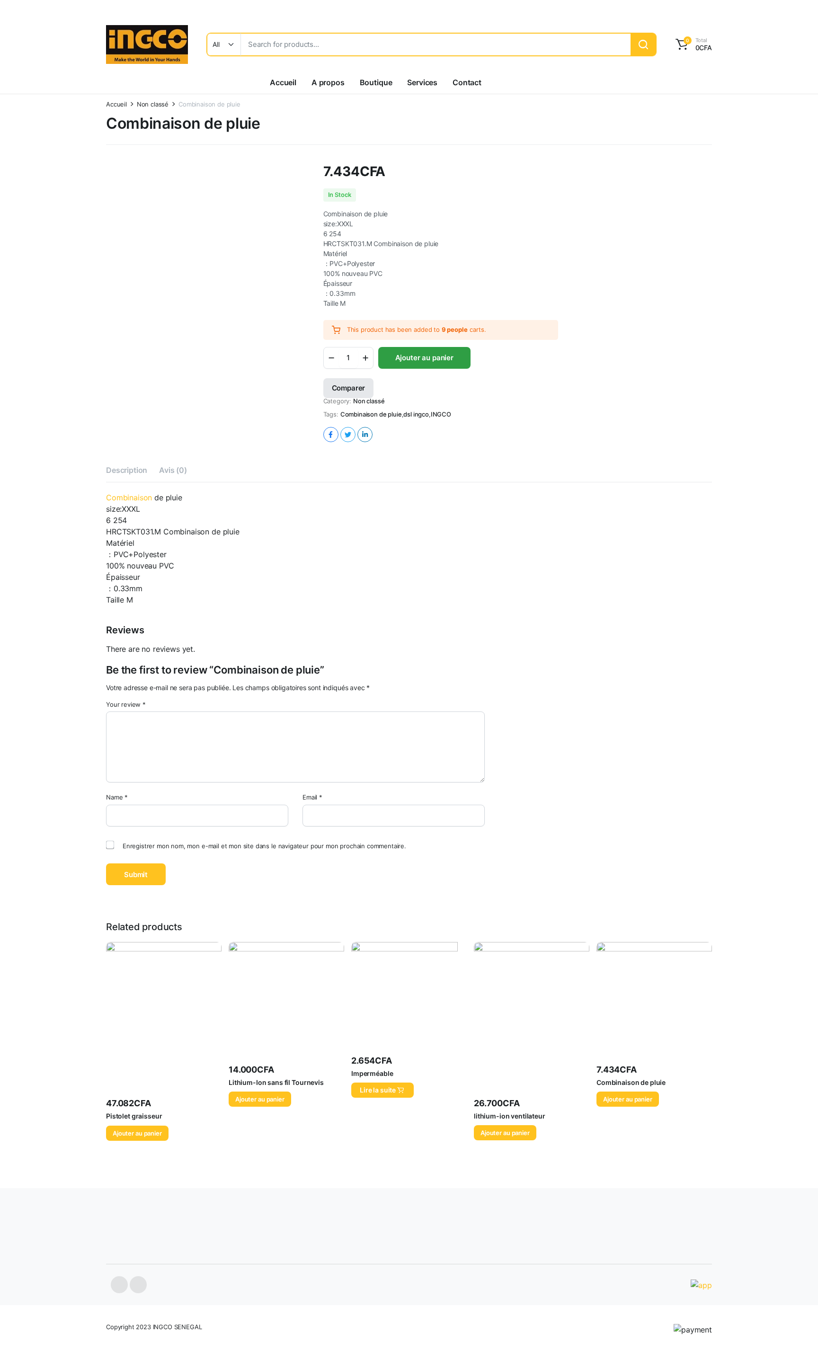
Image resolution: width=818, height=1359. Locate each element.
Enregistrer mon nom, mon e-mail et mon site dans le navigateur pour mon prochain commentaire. (264, 846)
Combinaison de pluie (371, 414)
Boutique (376, 82)
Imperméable (372, 1073)
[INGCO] (147, 44)
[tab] (126, 471)
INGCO (441, 414)
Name (117, 797)
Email (312, 797)
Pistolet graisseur (134, 1116)
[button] (692, 44)
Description (126, 470)
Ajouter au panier (424, 357)
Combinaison (129, 497)
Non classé (153, 104)
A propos (328, 82)
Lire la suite (378, 1090)
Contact (467, 82)
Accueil (283, 82)
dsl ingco (416, 414)
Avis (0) (173, 470)
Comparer (348, 387)
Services (422, 82)
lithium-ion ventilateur (509, 1116)
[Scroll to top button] (797, 1338)
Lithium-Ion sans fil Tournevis (276, 1082)
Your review (126, 704)
